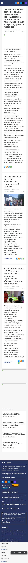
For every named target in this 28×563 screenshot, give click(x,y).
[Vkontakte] (16, 3)
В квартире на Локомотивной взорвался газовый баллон (13, 521)
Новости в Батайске (9, 31)
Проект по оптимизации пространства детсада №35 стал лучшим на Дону (13, 444)
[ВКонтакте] (4, 167)
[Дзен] (23, 3)
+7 (13, 496)
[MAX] (26, 3)
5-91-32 (24, 496)
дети (11, 258)
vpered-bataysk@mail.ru (13, 497)
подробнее (3, 549)
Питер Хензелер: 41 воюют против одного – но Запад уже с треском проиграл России (14, 514)
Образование (7, 362)
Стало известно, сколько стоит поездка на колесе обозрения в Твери (13, 518)
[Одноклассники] (7, 167)
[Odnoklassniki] (18, 3)
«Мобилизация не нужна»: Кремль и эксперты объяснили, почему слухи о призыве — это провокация (14, 424)
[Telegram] (21, 3)
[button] (2, 3)
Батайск (7, 258)
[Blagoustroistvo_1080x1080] (14, 395)
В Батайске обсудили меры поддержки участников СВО (11, 413)
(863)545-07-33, (18, 496)
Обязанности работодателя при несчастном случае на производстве (14, 433)
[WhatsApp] (11, 167)
